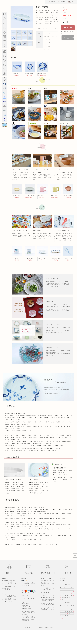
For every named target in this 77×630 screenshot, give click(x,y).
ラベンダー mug (29, 258)
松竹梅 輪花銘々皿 (30, 73)
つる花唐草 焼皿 (55, 258)
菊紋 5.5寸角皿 (42, 258)
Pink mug (40, 195)
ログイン (53, 1)
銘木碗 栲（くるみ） (69, 195)
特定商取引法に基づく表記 (46, 627)
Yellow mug (54, 195)
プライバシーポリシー (30, 627)
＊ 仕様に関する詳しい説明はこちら (45, 49)
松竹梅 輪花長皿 (17, 73)
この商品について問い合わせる (68, 37)
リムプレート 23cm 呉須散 (32, 195)
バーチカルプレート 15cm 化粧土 (21, 195)
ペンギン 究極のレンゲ (70, 258)
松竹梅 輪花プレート (44, 73)
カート (71, 1)
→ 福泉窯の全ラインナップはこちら (46, 28)
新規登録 (63, 1)
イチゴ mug (15, 258)
